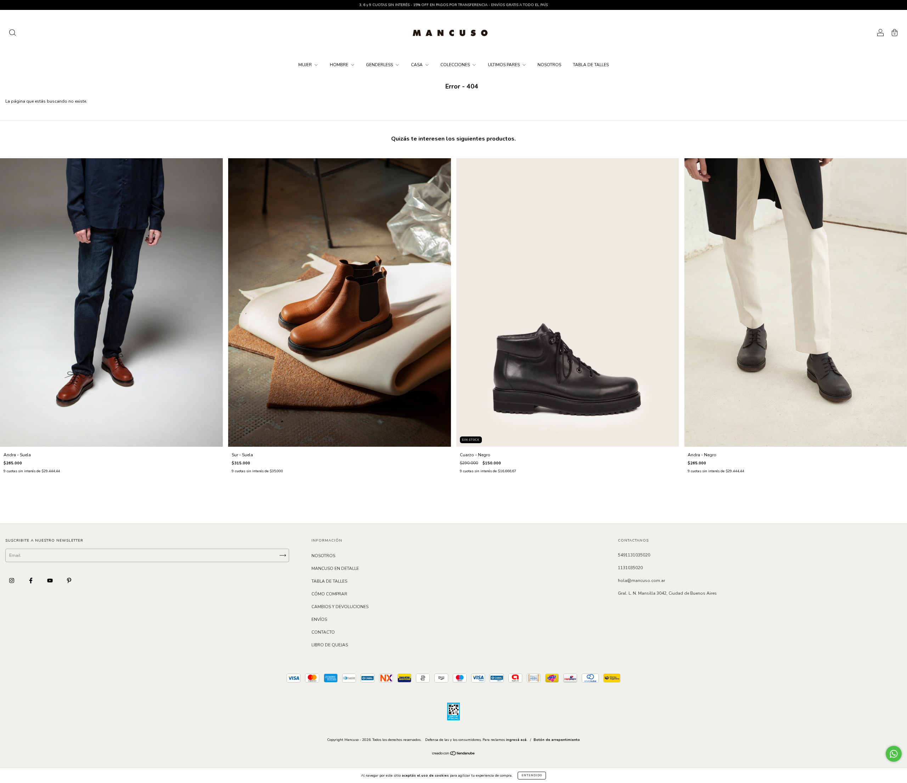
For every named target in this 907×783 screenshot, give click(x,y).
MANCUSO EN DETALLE (335, 568)
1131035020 (630, 568)
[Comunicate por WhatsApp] (894, 754)
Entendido (532, 775)
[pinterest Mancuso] (69, 580)
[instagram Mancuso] (12, 580)
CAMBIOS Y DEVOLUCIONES (339, 607)
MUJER (305, 65)
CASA (417, 65)
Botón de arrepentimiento (557, 739)
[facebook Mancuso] (31, 580)
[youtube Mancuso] (50, 580)
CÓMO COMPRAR (329, 594)
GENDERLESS (380, 65)
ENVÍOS (319, 619)
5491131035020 (634, 555)
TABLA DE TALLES (591, 65)
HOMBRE (339, 65)
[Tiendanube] (454, 754)
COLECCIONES (455, 65)
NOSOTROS (549, 65)
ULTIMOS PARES (504, 65)
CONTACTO (323, 632)
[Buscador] (12, 34)
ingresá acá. (517, 739)
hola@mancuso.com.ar (641, 580)
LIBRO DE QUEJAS (329, 645)
